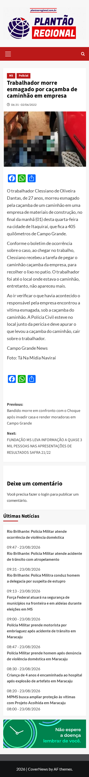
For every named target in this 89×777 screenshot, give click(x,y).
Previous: (43, 414)
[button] (8, 53)
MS (11, 76)
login (45, 494)
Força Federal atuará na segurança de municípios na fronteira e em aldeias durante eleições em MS (44, 603)
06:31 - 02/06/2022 (24, 105)
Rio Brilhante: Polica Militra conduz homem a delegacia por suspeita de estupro (43, 578)
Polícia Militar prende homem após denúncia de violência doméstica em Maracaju (44, 656)
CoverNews (38, 769)
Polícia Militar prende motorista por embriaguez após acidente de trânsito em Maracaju (41, 631)
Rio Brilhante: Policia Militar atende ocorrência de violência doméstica (37, 534)
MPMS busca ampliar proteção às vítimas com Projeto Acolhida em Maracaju (41, 700)
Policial (23, 76)
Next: (44, 443)
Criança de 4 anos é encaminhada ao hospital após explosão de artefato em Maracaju (44, 678)
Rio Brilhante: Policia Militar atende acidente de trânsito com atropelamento (44, 556)
